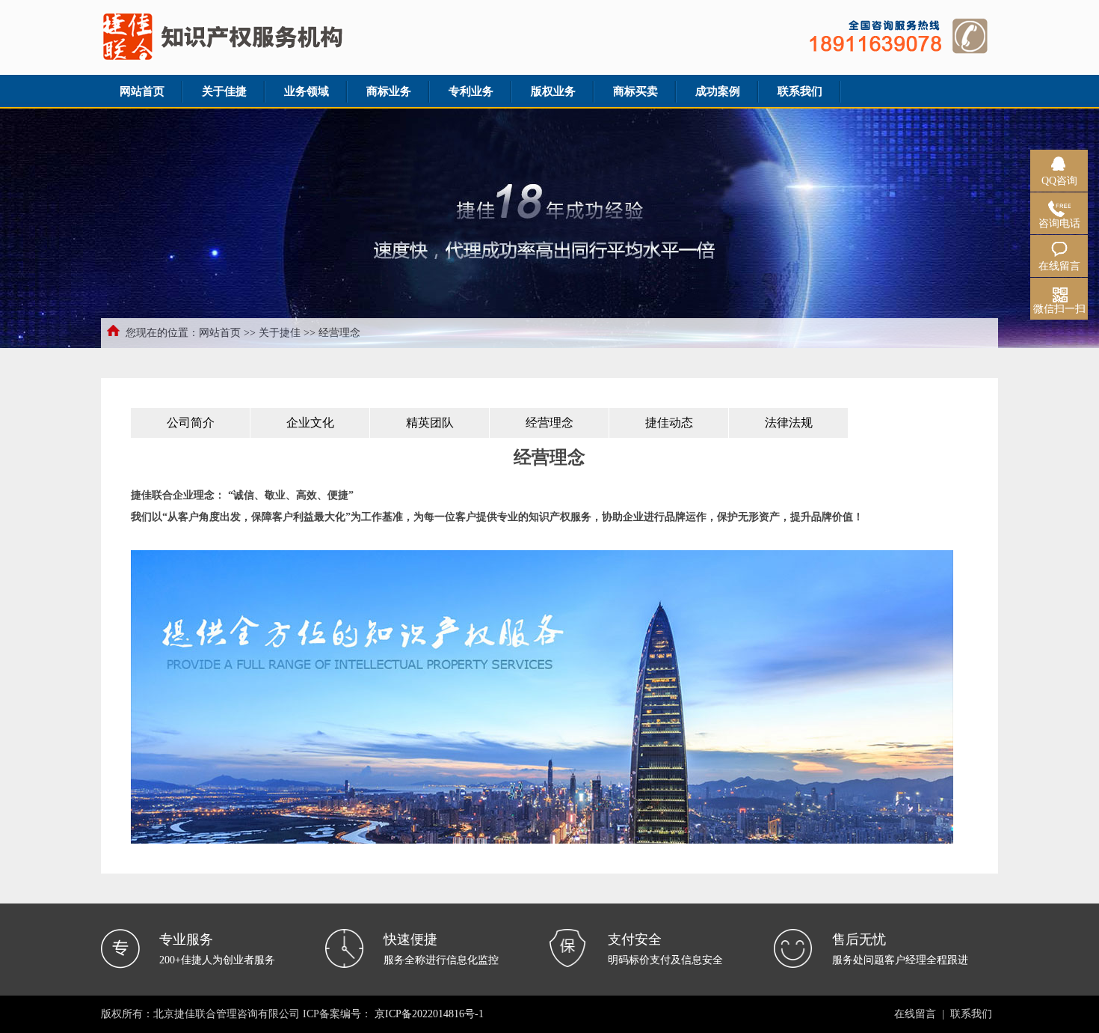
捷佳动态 (669, 422)
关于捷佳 (280, 332)
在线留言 (915, 1014)
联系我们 (800, 91)
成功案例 (717, 91)
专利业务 (471, 91)
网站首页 (142, 91)
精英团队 (430, 422)
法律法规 (789, 422)
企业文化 (310, 422)
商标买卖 (635, 91)
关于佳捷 (224, 91)
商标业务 (388, 91)
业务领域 (306, 91)
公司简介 (191, 422)
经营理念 (549, 422)
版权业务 (553, 91)
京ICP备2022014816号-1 (429, 1014)
